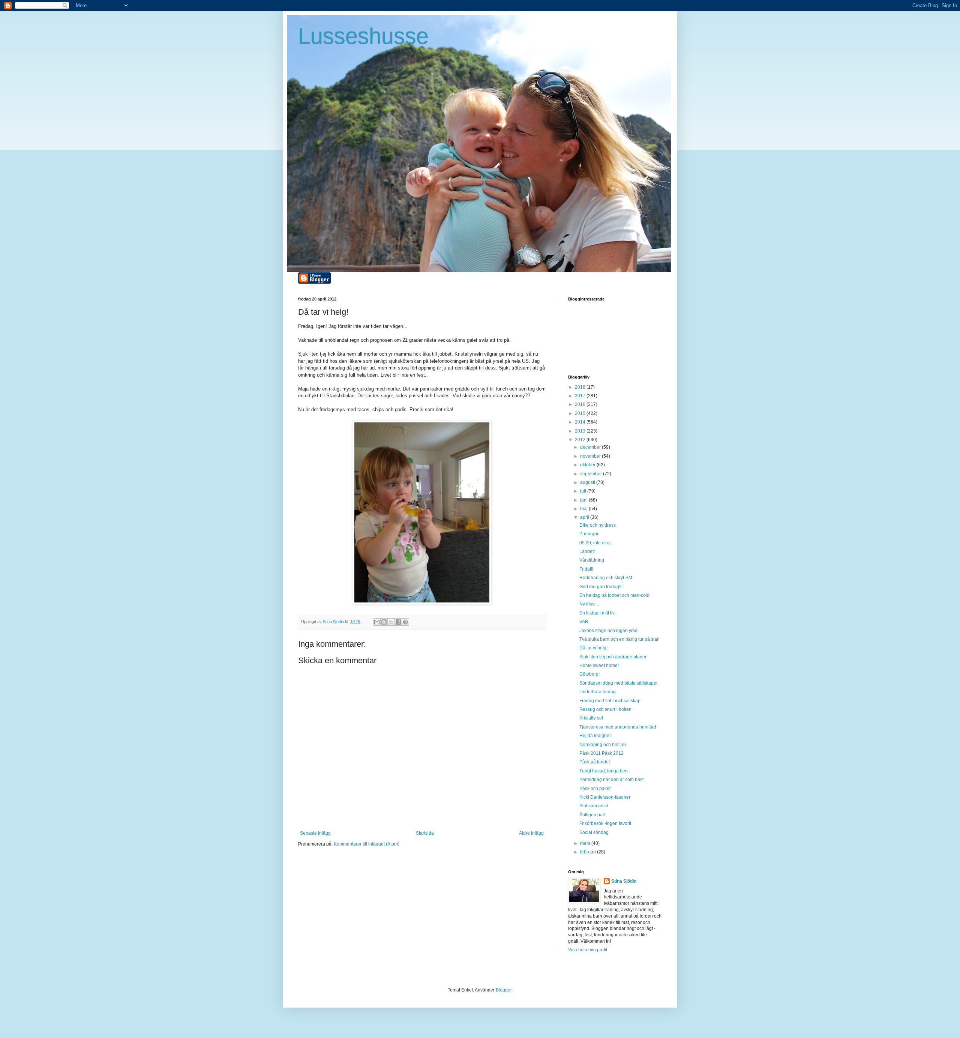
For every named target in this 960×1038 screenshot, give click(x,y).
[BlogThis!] (384, 622)
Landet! (587, 551)
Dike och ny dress (597, 525)
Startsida (425, 833)
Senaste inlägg (315, 833)
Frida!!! (586, 569)
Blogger (504, 990)
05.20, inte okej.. (596, 542)
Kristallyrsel (591, 718)
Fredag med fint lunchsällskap (609, 700)
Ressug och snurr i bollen (605, 709)
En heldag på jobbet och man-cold (614, 595)
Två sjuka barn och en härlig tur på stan (619, 639)
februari (588, 852)
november (591, 456)
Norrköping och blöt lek (603, 744)
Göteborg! (589, 674)
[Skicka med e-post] (377, 622)
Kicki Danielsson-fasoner (604, 797)
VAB (583, 621)
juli (583, 491)
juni (584, 500)
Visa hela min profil (587, 949)
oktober (588, 464)
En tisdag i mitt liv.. (597, 613)
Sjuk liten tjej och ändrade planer (612, 656)
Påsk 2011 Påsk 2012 (601, 753)
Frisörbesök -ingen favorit (605, 823)
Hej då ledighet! (595, 735)
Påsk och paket (594, 788)
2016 (580, 404)
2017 (580, 395)
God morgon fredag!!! (600, 586)
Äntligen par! (592, 814)
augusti (588, 482)
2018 (580, 387)
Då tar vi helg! (593, 647)
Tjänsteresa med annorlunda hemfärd (617, 727)
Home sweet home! (599, 665)
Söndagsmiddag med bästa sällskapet (618, 683)
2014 (580, 422)
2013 (580, 431)
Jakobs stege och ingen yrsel (609, 630)
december (591, 447)
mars (585, 843)
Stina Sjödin (623, 881)
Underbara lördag (597, 691)
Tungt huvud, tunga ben (603, 771)
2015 (580, 413)
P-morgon (589, 533)
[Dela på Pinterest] (405, 622)
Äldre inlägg (531, 833)
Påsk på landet (594, 762)
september (591, 473)
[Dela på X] (391, 622)
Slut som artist (593, 805)
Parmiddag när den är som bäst (611, 779)
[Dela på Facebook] (398, 622)
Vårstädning (591, 560)
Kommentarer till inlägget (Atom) (366, 844)
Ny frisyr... (589, 604)
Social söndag (594, 832)
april (585, 517)
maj (584, 508)
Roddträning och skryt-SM (605, 577)
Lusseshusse (363, 36)
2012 (580, 439)
